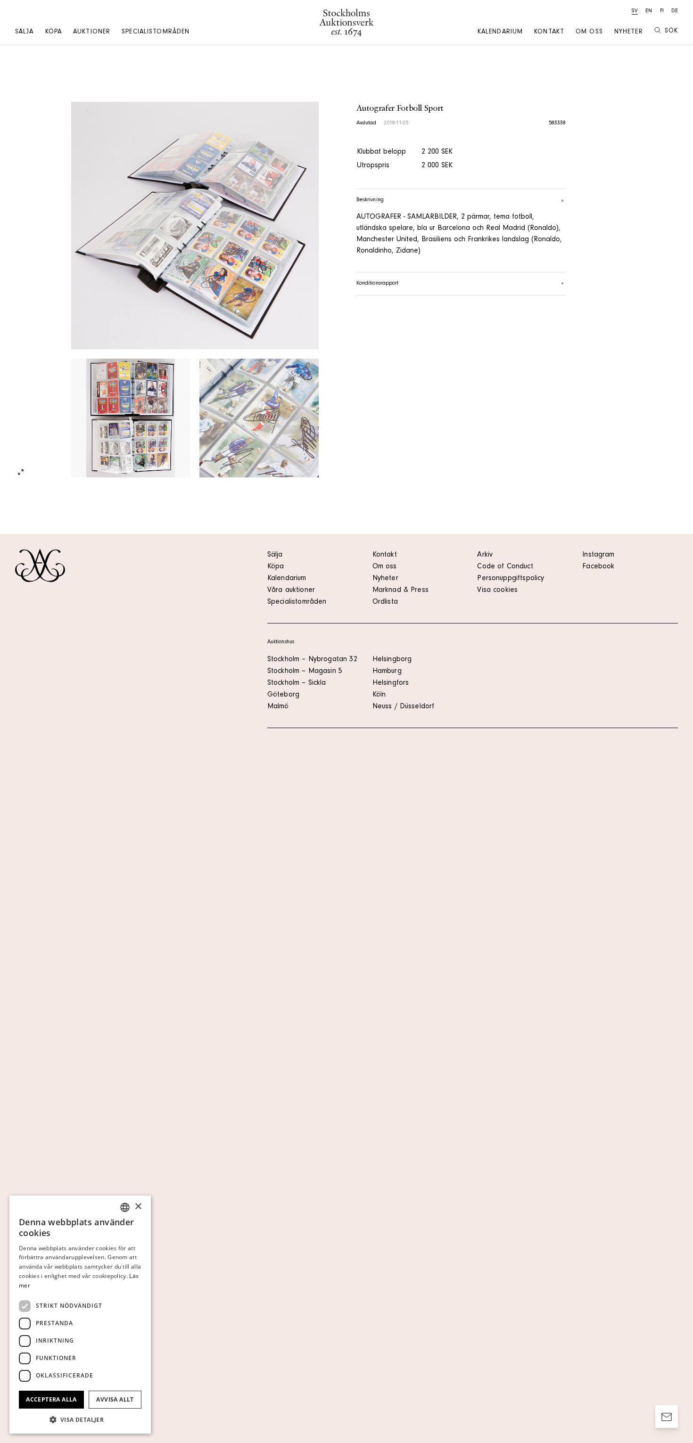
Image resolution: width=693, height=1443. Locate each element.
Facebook (598, 567)
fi (662, 11)
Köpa (53, 32)
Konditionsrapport (377, 284)
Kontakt (549, 32)
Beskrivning (370, 200)
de (674, 11)
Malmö (278, 707)
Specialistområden (156, 32)
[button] (80, 1419)
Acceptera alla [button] (51, 1399)
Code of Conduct (505, 567)
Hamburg (387, 671)
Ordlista (385, 602)
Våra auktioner (291, 590)
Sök (671, 31)
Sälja (24, 32)
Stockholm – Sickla (296, 683)
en (648, 11)
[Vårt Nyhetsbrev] (666, 1416)
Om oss (589, 32)
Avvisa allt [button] (114, 1399)
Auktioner (91, 32)
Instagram (598, 555)
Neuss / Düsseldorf (403, 707)
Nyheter (628, 32)
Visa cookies (497, 590)
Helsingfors (390, 683)
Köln (379, 695)
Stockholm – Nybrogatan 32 (312, 660)
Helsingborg (392, 660)
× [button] (137, 1206)
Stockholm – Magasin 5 (304, 671)
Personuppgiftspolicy (510, 578)
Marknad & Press (400, 590)
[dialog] (80, 1315)
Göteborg (283, 695)
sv (635, 11)
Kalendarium (500, 32)
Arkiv (485, 555)
